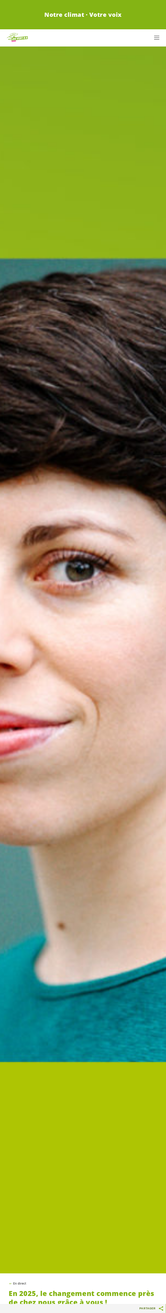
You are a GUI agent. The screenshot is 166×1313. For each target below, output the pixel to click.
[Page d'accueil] (17, 37)
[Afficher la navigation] (156, 37)
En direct (19, 1283)
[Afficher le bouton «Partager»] (161, 1308)
